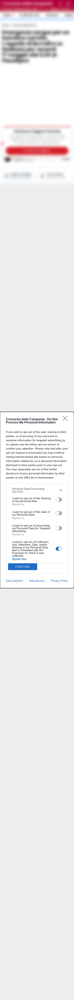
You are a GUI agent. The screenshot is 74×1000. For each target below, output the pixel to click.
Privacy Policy (59, 580)
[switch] (59, 500)
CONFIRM (22, 566)
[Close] (66, 419)
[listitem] (37, 490)
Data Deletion (14, 580)
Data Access (37, 580)
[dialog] (37, 500)
